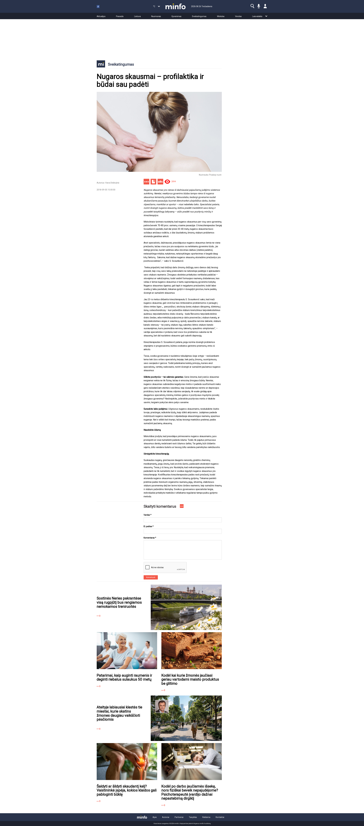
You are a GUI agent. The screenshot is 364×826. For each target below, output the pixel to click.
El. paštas (149, 526)
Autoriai (165, 817)
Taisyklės (193, 817)
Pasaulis (120, 16)
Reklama (206, 817)
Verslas (238, 16)
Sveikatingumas (199, 16)
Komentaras (150, 538)
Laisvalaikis (257, 16)
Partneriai (179, 817)
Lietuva (137, 16)
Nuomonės (156, 16)
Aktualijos (101, 16)
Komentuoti (150, 577)
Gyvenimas (176, 16)
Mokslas (221, 16)
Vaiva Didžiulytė (112, 183)
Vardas (147, 515)
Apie (155, 817)
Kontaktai (220, 817)
